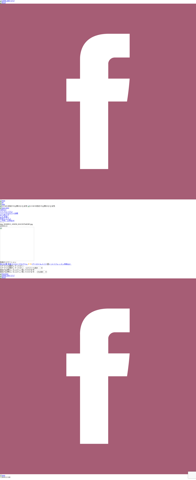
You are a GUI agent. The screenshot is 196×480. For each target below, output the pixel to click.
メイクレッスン (6, 211)
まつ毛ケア (4, 215)
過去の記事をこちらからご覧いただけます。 (18, 272)
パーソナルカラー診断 (9, 213)
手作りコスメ (5, 219)
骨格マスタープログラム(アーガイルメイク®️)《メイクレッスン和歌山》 (35, 264)
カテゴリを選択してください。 (12, 268)
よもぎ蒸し (4, 217)
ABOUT (3, 210)
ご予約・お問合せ (7, 221)
